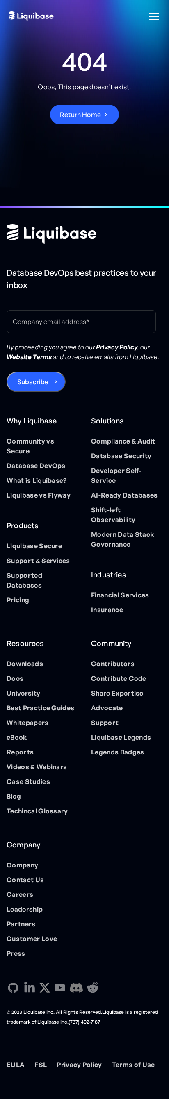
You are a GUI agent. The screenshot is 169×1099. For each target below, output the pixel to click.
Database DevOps (36, 466)
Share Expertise (117, 693)
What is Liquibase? (37, 480)
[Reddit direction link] (92, 987)
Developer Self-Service (116, 475)
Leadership (25, 909)
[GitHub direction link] (13, 987)
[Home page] (51, 234)
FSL (40, 1065)
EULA (16, 1065)
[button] (152, 16)
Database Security (121, 456)
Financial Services (120, 595)
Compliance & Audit (123, 441)
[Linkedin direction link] (29, 987)
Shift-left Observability (113, 515)
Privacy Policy (79, 1065)
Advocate (107, 708)
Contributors (113, 664)
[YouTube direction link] (59, 987)
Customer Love (32, 939)
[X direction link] (44, 987)
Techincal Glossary (37, 811)
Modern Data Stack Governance (122, 539)
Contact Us (25, 880)
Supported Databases (24, 580)
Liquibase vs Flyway (39, 495)
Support (105, 722)
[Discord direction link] (76, 987)
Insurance (107, 610)
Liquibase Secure (34, 546)
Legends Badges (117, 752)
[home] (31, 16)
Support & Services (38, 560)
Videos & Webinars (37, 767)
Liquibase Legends (121, 737)
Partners (21, 924)
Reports (20, 752)
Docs (15, 678)
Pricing (18, 600)
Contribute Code (118, 678)
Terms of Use (133, 1065)
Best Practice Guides (40, 708)
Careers (20, 894)
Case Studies (28, 781)
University (23, 693)
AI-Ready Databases (124, 495)
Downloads (25, 664)
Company (22, 865)
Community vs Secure (30, 446)
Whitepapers (28, 722)
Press (16, 953)
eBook (17, 737)
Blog (14, 796)
